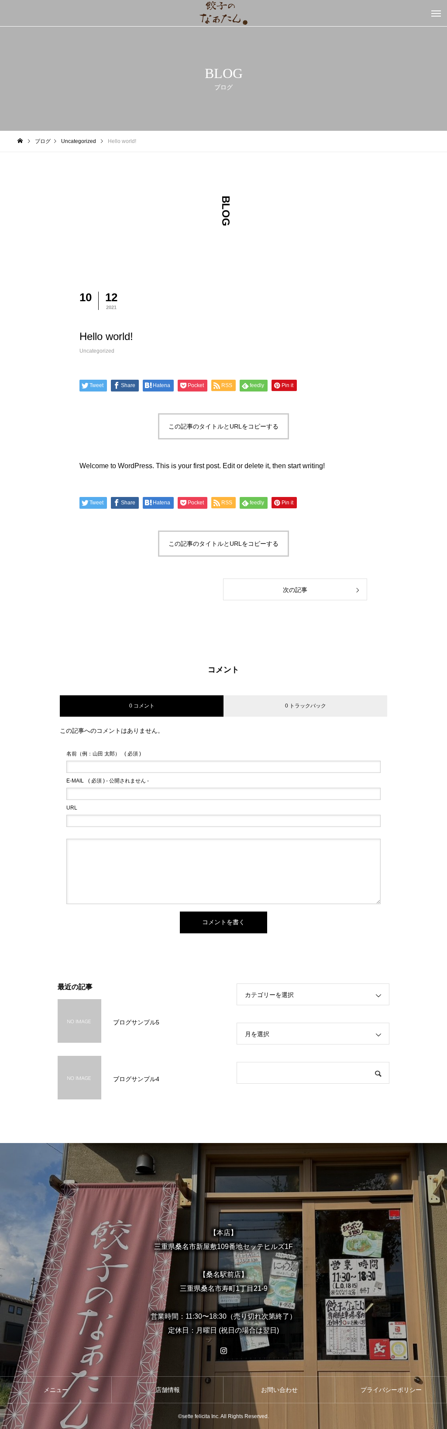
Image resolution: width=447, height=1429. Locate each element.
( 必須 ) (103, 753)
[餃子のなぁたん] (223, 13)
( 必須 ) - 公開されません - (107, 780)
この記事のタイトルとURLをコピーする (223, 426)
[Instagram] (223, 1350)
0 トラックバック (305, 706)
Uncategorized (96, 351)
